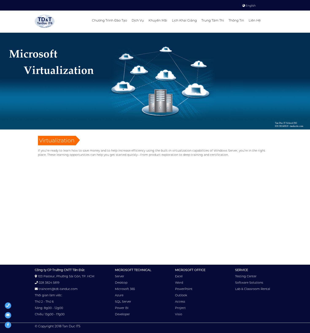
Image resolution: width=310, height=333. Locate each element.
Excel (179, 276)
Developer (122, 314)
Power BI (121, 308)
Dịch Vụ (138, 20)
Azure (119, 295)
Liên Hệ (255, 20)
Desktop (121, 282)
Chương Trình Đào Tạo (109, 20)
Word (179, 282)
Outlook (181, 295)
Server (119, 276)
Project (180, 308)
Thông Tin (236, 20)
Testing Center (246, 276)
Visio (178, 314)
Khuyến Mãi (157, 20)
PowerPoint (184, 289)
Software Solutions (249, 282)
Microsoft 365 (125, 289)
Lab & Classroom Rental (252, 289)
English (250, 5)
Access (180, 301)
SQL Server (123, 301)
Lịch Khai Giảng (184, 20)
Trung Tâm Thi (212, 20)
